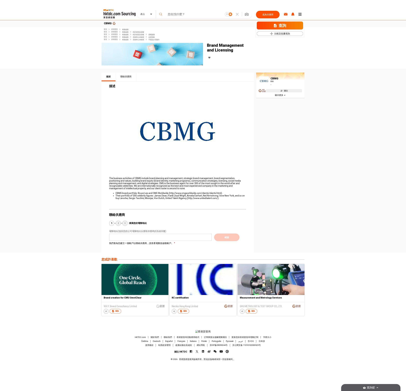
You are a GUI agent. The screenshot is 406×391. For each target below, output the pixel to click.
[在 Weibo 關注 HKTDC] (209, 351)
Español (169, 341)
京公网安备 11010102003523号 (246, 345)
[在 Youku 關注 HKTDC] (227, 351)
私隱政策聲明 (164, 345)
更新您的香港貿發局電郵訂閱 (245, 337)
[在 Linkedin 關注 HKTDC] (203, 351)
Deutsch (156, 341)
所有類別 (114, 29)
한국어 (251, 341)
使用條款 (149, 345)
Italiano (193, 341)
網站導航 (201, 345)
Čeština (144, 341)
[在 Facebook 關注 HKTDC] (191, 351)
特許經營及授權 (138, 32)
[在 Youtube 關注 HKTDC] (221, 351)
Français (181, 341)
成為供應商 (267, 14)
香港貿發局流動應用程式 (188, 337)
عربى (240, 341)
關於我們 (155, 337)
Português (216, 341)
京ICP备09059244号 (219, 345)
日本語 (262, 341)
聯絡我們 (168, 337)
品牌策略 (151, 37)
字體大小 (267, 337)
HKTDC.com (140, 337)
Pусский (229, 341)
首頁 (105, 29)
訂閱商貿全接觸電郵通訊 (215, 337)
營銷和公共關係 (138, 37)
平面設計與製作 (154, 40)
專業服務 (125, 29)
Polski (204, 341)
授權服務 (151, 34)
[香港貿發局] (203, 331)
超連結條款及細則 (183, 345)
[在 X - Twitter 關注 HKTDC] (197, 351)
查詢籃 (371, 387)
